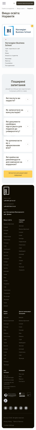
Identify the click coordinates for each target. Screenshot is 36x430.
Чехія (5, 303)
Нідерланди (7, 236)
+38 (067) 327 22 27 (9, 200)
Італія (5, 274)
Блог (20, 376)
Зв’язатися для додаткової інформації (18, 174)
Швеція (6, 306)
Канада (6, 230)
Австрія (6, 252)
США (5, 246)
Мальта (6, 333)
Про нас (21, 374)
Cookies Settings (9, 425)
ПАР (5, 358)
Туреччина (7, 290)
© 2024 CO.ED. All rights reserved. (14, 418)
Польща (6, 243)
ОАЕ (5, 287)
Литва (5, 233)
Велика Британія (9, 224)
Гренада (6, 258)
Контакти (22, 381)
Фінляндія (7, 296)
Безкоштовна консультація (25, 3)
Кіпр (5, 277)
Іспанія (6, 227)
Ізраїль (6, 268)
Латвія (6, 280)
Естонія (6, 265)
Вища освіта (21, 8)
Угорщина (7, 293)
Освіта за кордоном (8, 8)
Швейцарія (7, 249)
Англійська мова (9, 380)
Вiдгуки (21, 379)
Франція (6, 299)
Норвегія (30, 8)
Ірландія (6, 271)
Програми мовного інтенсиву (9, 387)
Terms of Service (18, 421)
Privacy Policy (8, 421)
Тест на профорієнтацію (9, 376)
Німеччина (7, 239)
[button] (4, 3)
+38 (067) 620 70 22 (10, 206)
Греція (5, 262)
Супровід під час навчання (9, 383)
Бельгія (6, 255)
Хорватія (21, 270)
